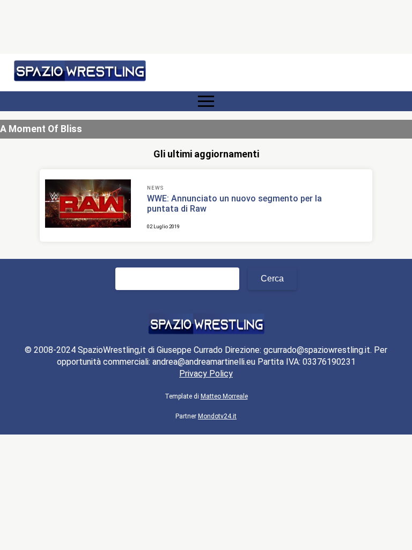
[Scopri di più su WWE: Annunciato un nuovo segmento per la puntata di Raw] (88, 205)
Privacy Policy (206, 373)
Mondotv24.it (217, 416)
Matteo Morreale (224, 396)
